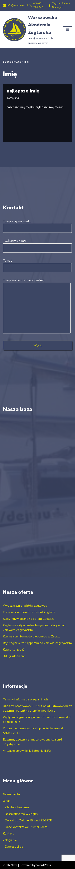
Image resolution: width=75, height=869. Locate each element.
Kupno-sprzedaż (13, 650)
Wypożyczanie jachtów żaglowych (25, 606)
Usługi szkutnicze (14, 656)
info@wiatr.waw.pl (17, 5)
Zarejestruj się (14, 847)
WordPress (43, 865)
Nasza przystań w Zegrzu (21, 814)
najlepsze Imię (23, 91)
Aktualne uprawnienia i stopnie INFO (27, 751)
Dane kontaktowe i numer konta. (26, 827)
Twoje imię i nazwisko (17, 221)
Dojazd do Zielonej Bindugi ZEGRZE (28, 820)
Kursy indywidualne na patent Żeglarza (28, 619)
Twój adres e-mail (15, 241)
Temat (7, 261)
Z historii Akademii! (17, 807)
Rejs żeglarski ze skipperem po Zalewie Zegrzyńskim (37, 643)
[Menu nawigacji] (67, 29)
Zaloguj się (10, 840)
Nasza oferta (11, 794)
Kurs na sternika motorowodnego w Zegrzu (31, 636)
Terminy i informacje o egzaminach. (25, 699)
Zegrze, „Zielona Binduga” (61, 5)
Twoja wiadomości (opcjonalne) (23, 280)
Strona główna (12, 62)
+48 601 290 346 (38, 5)
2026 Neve (10, 865)
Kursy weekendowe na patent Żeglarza (29, 612)
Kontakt (8, 833)
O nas (6, 801)
